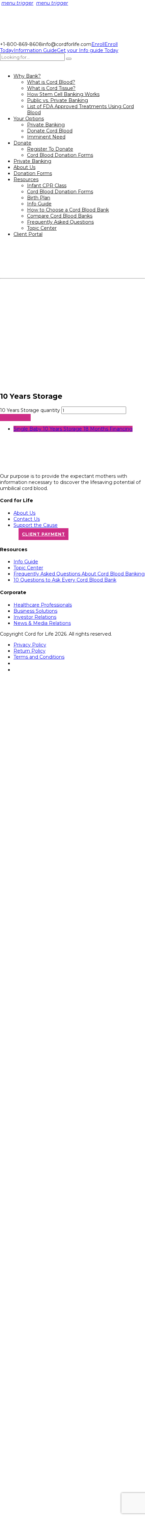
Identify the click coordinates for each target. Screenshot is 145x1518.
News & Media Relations (42, 623)
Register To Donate (50, 149)
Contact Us (26, 519)
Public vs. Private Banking (57, 100)
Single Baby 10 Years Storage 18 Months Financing (73, 429)
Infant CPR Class (46, 185)
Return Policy (29, 651)
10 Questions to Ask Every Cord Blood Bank (64, 580)
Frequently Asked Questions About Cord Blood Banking (79, 574)
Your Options (28, 119)
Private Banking (46, 125)
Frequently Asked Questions (60, 222)
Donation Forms (32, 173)
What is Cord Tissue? (51, 88)
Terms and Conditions (38, 657)
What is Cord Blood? (51, 82)
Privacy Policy (29, 645)
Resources (25, 179)
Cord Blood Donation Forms (60, 155)
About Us (24, 167)
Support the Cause (35, 525)
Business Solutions (35, 611)
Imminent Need (46, 137)
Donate (22, 143)
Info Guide (39, 204)
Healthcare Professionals (42, 605)
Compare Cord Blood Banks (59, 216)
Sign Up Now (15, 417)
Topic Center (42, 228)
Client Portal (27, 234)
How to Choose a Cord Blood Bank (68, 210)
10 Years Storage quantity (30, 410)
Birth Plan (38, 198)
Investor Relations (34, 617)
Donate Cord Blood (49, 131)
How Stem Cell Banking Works (63, 94)
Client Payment (43, 534)
